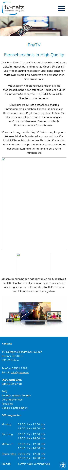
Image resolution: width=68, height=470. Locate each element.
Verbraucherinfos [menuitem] (12, 399)
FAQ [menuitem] (4, 391)
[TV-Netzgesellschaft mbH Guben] (13, 8)
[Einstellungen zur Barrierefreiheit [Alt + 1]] (63, 465)
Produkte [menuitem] (7, 403)
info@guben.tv (20, 372)
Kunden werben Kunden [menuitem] (16, 395)
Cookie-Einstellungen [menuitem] (14, 407)
